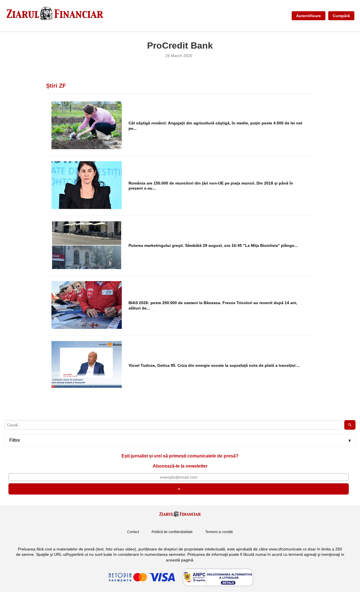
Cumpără (341, 15)
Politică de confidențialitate (172, 532)
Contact (133, 532)
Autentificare (308, 15)
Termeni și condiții (219, 532)
